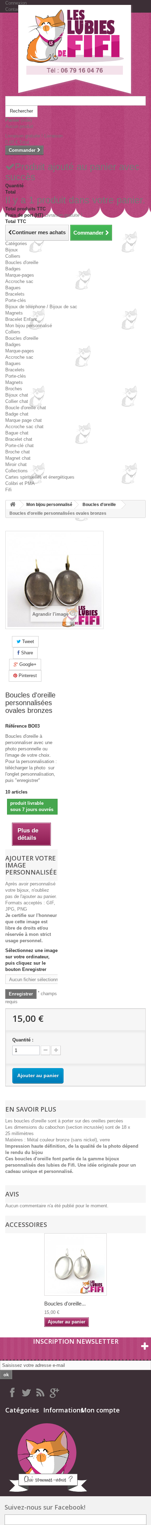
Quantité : (22, 1039)
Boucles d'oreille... (65, 1304)
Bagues (13, 287)
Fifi (8, 489)
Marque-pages (19, 275)
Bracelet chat (18, 439)
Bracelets (15, 294)
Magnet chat (18, 458)
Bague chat (16, 433)
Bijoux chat (16, 395)
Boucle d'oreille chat (25, 407)
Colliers (12, 256)
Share (26, 652)
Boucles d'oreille (21, 262)
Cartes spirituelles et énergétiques (39, 477)
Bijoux (11, 249)
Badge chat (16, 414)
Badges (13, 268)
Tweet (27, 641)
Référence (16, 726)
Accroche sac (19, 281)
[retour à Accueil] (12, 504)
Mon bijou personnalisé (28, 325)
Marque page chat (23, 420)
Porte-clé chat (19, 445)
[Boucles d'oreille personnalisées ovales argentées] (75, 1264)
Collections (16, 470)
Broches (13, 388)
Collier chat (16, 401)
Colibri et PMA (20, 483)
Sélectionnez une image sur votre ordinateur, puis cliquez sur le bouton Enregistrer (31, 960)
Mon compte (100, 1410)
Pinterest (27, 675)
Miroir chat (16, 464)
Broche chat (17, 451)
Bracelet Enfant (21, 319)
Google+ (27, 664)
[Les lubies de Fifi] (75, 50)
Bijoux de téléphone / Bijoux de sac (41, 306)
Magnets (14, 313)
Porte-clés (15, 300)
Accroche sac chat (24, 426)
